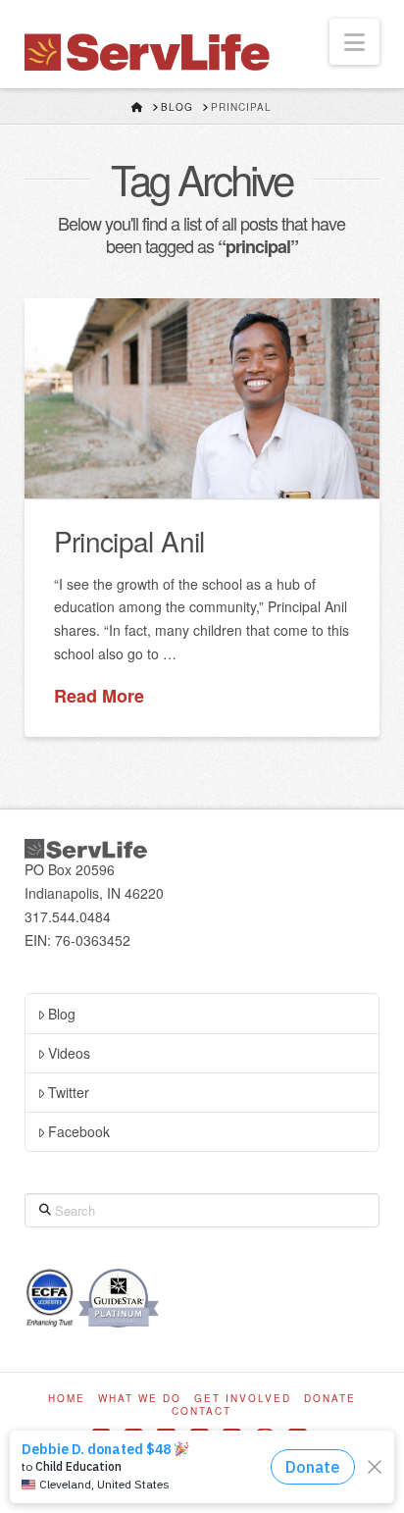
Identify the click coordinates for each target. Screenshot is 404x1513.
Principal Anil (129, 540)
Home (66, 1398)
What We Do (139, 1398)
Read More (99, 696)
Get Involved (242, 1398)
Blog (62, 1013)
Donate (330, 1398)
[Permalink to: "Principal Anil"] (202, 398)
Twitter (68, 1092)
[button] (354, 42)
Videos (69, 1053)
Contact (201, 1411)
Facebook (79, 1131)
